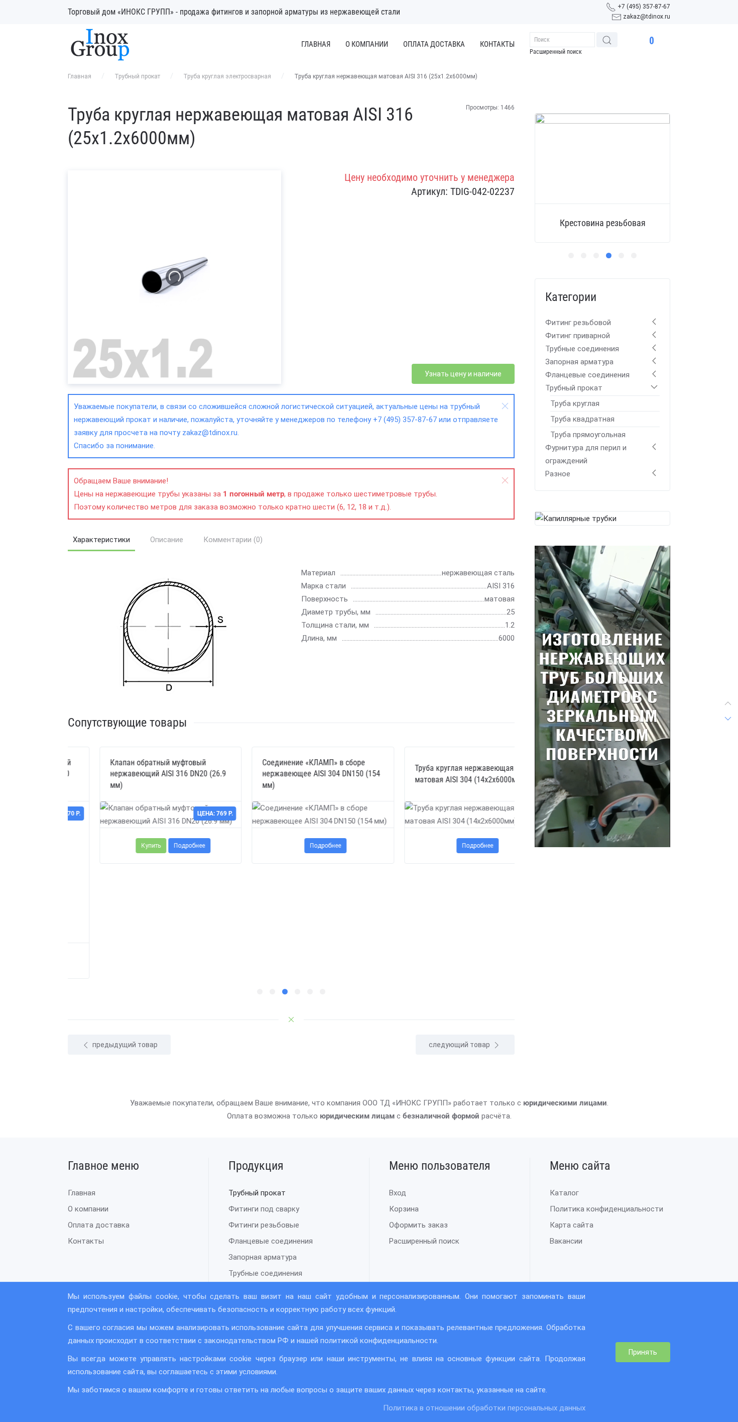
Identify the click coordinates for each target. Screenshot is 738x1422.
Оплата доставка (434, 44)
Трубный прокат (137, 76)
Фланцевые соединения (587, 374)
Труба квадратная (582, 419)
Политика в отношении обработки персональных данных (484, 1407)
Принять (643, 1352)
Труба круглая (574, 403)
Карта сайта (571, 1225)
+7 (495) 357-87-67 (644, 6)
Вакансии (566, 1241)
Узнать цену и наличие (463, 374)
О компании (366, 44)
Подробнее (157, 845)
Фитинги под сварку (263, 1208)
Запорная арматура (579, 361)
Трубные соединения (582, 348)
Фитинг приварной (577, 335)
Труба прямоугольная (588, 434)
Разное (557, 473)
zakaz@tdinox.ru (646, 16)
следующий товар (460, 1045)
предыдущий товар (124, 1045)
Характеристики (101, 539)
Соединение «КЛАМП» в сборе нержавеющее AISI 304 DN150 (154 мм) (289, 774)
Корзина (404, 1208)
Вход (397, 1192)
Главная (315, 44)
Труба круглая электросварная (227, 76)
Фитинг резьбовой (578, 322)
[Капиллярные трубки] (576, 518)
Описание (166, 539)
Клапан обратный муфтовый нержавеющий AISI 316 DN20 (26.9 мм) (136, 774)
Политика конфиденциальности (606, 1208)
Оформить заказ (418, 1225)
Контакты (497, 44)
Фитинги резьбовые (263, 1225)
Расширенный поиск (556, 51)
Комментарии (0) (233, 539)
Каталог (564, 1192)
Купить (119, 845)
